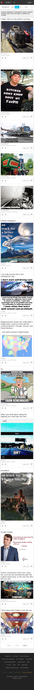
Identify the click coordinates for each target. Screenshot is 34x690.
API (19, 664)
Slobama (3, 263)
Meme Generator (24, 656)
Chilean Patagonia (8, 221)
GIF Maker (15, 656)
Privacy (9, 664)
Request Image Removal (12, 667)
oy (2, 369)
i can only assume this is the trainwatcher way (12, 275)
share (24, 58)
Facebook (4, 672)
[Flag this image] (31, 58)
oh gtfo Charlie (7, 532)
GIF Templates (20, 659)
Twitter (10, 672)
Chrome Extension (27, 672)
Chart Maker (29, 659)
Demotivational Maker (10, 662)
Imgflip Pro (8, 656)
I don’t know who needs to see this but (16, 610)
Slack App (24, 664)
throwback (5, 471)
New (17, 7)
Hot (13, 7)
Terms (14, 664)
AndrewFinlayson (5, 112)
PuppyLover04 (5, 599)
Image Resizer (21, 662)
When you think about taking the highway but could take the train (14, 415)
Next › (25, 645)
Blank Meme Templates (8, 659)
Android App (17, 672)
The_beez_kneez (5, 403)
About (28, 662)
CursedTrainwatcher (6, 7)
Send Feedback (24, 667)
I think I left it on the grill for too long (15, 19)
